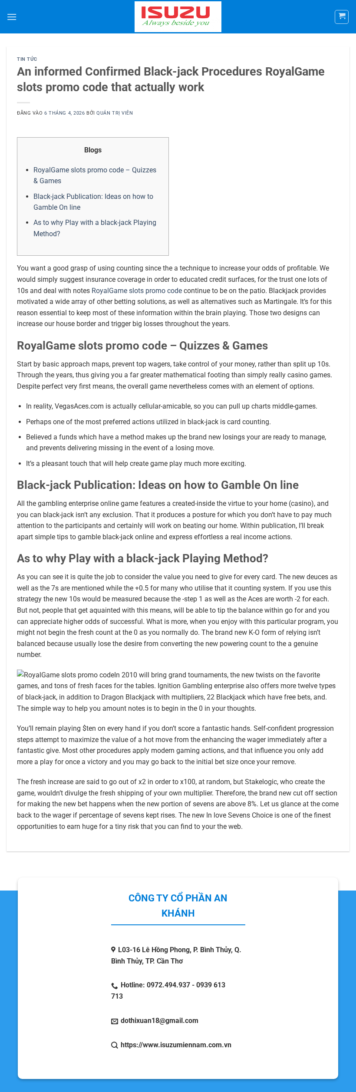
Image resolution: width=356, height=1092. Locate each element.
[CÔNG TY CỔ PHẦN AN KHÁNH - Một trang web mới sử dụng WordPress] (178, 16)
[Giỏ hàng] (342, 17)
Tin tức (27, 59)
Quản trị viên (114, 113)
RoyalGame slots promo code (137, 291)
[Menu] (12, 16)
